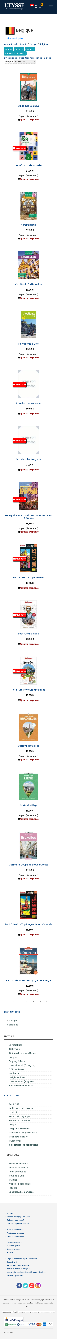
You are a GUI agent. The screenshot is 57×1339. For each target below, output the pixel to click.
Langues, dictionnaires (21, 1191)
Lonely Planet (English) (21, 1081)
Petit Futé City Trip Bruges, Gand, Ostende (28, 924)
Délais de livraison (14, 1242)
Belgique (13, 1024)
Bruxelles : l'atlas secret (28, 403)
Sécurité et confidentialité (18, 1265)
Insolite (13, 1187)
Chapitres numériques (30, 57)
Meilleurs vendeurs (15, 53)
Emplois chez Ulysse (15, 1236)
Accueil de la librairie (15, 44)
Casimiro (14, 1112)
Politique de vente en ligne (18, 1269)
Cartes (47, 57)
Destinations (12, 1012)
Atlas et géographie (20, 1183)
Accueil (10, 1213)
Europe (13, 1020)
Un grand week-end (19, 1128)
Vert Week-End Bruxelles (28, 284)
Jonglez (13, 1057)
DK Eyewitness (16, 1069)
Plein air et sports (18, 1167)
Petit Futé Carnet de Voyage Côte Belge (28, 980)
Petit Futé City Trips (19, 1116)
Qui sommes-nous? (15, 1220)
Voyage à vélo (16, 1175)
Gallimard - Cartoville (21, 1108)
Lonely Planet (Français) (22, 1065)
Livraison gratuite (14, 1246)
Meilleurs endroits (18, 1163)
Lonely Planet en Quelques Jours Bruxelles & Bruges (28, 517)
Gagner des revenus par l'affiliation (22, 1258)
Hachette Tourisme (19, 1120)
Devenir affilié (13, 1262)
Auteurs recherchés (15, 1229)
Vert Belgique (28, 224)
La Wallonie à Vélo (28, 343)
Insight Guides (17, 1077)
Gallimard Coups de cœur (23, 1132)
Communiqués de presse (18, 1223)
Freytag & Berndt (18, 1061)
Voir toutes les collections (23, 1144)
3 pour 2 (19, 49)
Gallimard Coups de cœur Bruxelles (28, 864)
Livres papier (11, 57)
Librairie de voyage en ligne (18, 1217)
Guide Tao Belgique (28, 106)
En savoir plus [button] (15, 38)
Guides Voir (15, 1140)
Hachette (14, 1073)
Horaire (10, 1252)
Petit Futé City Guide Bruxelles (28, 689)
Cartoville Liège (28, 805)
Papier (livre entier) (28, 116)
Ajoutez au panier (29, 119)
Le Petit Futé (15, 1045)
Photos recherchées (15, 1233)
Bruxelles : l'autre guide (28, 459)
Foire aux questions (15, 1275)
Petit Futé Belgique (28, 633)
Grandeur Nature (18, 1136)
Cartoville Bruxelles (28, 745)
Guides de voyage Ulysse (22, 1053)
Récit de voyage (17, 1171)
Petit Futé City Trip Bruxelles (28, 577)
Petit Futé (14, 1104)
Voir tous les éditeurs (21, 1085)
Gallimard (14, 1049)
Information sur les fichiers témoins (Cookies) (26, 1272)
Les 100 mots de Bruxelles (28, 165)
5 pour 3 (29, 49)
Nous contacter (13, 1249)
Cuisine (13, 1179)
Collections (11, 1095)
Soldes (8, 49)
